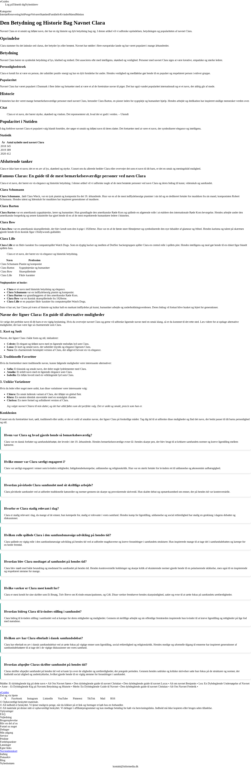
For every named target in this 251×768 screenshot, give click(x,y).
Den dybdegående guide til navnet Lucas (145, 683)
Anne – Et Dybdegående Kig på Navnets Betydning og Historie (36, 686)
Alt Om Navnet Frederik (183, 686)
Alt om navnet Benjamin (183, 683)
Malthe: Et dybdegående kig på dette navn (22, 683)
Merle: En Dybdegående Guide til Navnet (95, 686)
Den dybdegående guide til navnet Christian (97, 683)
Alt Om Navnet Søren (59, 683)
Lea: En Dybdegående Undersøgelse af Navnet (224, 683)
